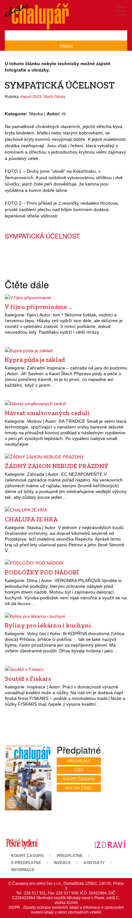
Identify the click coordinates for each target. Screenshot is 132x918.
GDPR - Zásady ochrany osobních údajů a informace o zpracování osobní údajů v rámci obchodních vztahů (66, 909)
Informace (23, 870)
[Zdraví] (110, 843)
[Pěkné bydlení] (22, 843)
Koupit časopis (79, 779)
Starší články (54, 97)
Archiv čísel (78, 788)
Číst (79, 770)
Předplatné (70, 856)
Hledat (66, 45)
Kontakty (94, 863)
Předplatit (79, 761)
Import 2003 (31, 97)
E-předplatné (26, 863)
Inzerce (62, 863)
